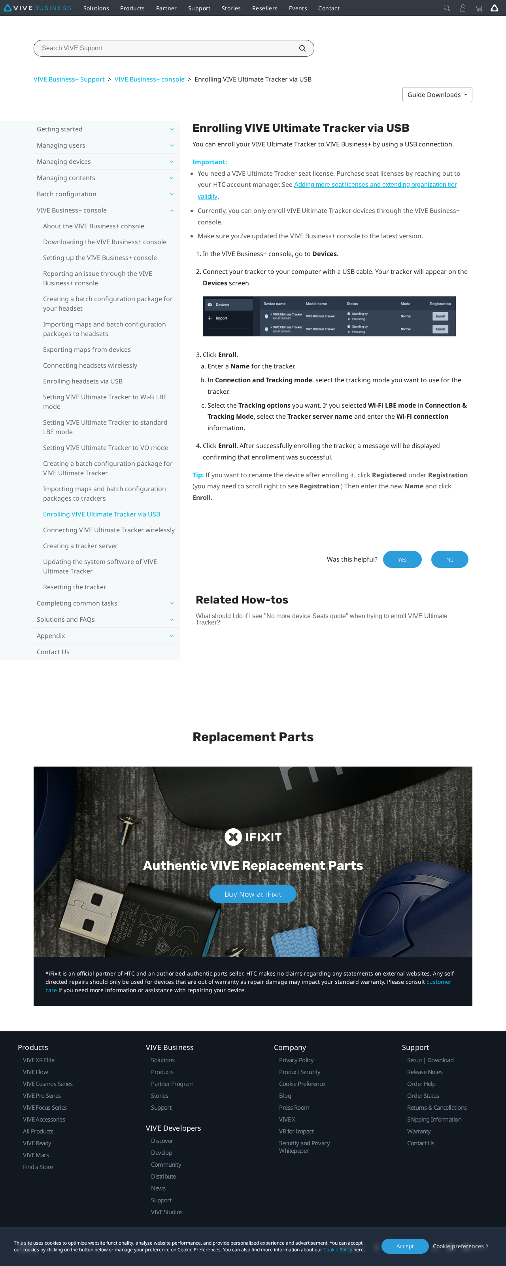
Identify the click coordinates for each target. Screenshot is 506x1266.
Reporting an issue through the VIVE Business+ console (97, 278)
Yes (402, 559)
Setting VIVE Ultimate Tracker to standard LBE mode (105, 427)
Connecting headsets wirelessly (90, 365)
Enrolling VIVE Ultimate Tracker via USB (101, 514)
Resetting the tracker (74, 587)
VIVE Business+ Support (69, 79)
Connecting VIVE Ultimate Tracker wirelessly (109, 530)
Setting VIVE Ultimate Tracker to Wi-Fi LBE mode (105, 402)
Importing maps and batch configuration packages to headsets (104, 329)
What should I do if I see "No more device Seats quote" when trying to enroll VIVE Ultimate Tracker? (321, 619)
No (449, 559)
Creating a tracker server (80, 545)
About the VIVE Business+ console (93, 226)
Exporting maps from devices (87, 349)
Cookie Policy (337, 1249)
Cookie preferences (458, 1246)
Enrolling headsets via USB (83, 381)
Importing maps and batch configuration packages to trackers (104, 493)
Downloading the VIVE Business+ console (104, 241)
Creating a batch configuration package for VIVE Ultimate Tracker (108, 468)
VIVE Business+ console (150, 79)
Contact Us (53, 651)
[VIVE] (37, 8)
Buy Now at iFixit (253, 894)
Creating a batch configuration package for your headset (108, 303)
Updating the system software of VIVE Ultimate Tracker (100, 566)
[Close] (447, 8)
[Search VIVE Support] (298, 48)
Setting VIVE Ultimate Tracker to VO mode (105, 447)
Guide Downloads (435, 94)
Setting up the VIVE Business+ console (100, 257)
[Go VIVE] (494, 8)
